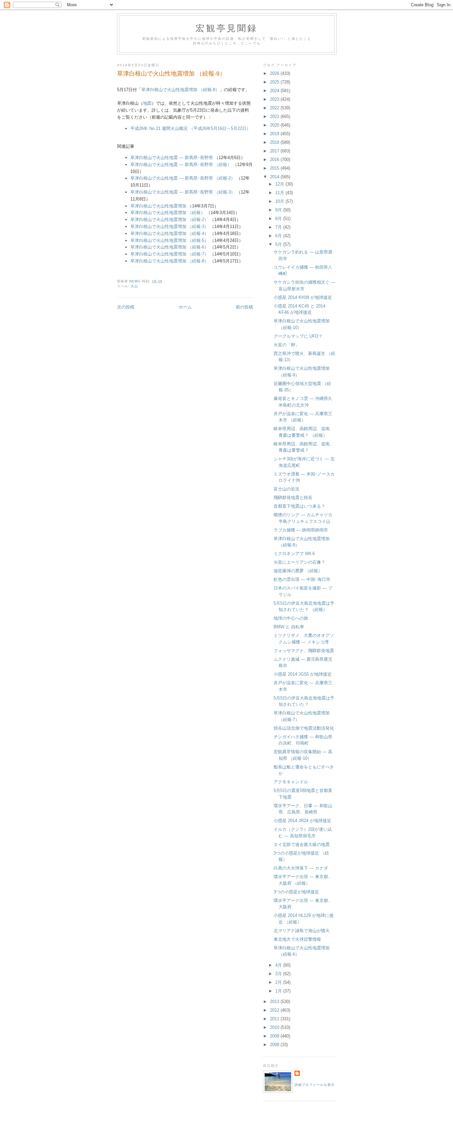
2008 (275, 1044)
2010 (275, 1027)
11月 (280, 192)
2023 (275, 99)
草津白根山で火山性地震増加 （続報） (167, 212)
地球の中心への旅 (291, 618)
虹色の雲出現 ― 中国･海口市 (302, 579)
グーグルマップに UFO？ (298, 336)
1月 (279, 990)
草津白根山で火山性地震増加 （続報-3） (169, 226)
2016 (275, 159)
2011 (275, 1018)
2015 (275, 168)
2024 (275, 90)
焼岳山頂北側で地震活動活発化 (304, 728)
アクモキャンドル (291, 781)
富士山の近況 (286, 488)
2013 (275, 1001)
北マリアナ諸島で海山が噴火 (302, 930)
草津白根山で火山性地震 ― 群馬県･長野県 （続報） (180, 164)
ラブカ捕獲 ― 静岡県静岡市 (301, 530)
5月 (279, 244)
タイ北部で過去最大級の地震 (302, 844)
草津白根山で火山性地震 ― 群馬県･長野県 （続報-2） (182, 178)
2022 (275, 107)
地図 (147, 103)
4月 (279, 965)
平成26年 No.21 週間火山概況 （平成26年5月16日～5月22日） (190, 128)
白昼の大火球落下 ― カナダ (301, 868)
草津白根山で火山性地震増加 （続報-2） (169, 219)
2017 (275, 150)
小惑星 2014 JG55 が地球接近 (303, 674)
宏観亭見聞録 (227, 27)
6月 (279, 235)
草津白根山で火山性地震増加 (158, 205)
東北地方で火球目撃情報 (297, 939)
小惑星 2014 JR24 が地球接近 (302, 820)
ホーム (185, 307)
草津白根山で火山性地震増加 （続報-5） (169, 240)
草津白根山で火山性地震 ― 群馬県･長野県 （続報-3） (182, 192)
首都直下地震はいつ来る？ (299, 506)
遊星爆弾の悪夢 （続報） (298, 570)
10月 (280, 201)
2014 (275, 176)
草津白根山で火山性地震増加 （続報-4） (169, 233)
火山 (134, 286)
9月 (279, 209)
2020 (275, 125)
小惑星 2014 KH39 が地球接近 (303, 297)
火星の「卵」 (286, 344)
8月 (279, 218)
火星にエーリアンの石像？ (299, 562)
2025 (275, 82)
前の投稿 (244, 307)
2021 (275, 116)
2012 (275, 1010)
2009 (275, 1036)
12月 (280, 184)
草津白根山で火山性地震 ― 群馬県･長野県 (171, 157)
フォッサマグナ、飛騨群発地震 (304, 650)
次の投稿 (125, 307)
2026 (275, 73)
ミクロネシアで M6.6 (294, 553)
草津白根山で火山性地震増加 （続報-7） (169, 254)
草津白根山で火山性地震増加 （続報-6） (169, 247)
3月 (279, 973)
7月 (279, 227)
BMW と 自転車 (289, 626)
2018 (275, 142)
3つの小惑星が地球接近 (296, 891)
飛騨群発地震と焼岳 (293, 497)
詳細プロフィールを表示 (314, 1085)
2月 (279, 982)
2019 (275, 133)
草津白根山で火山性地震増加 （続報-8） (180, 89)
